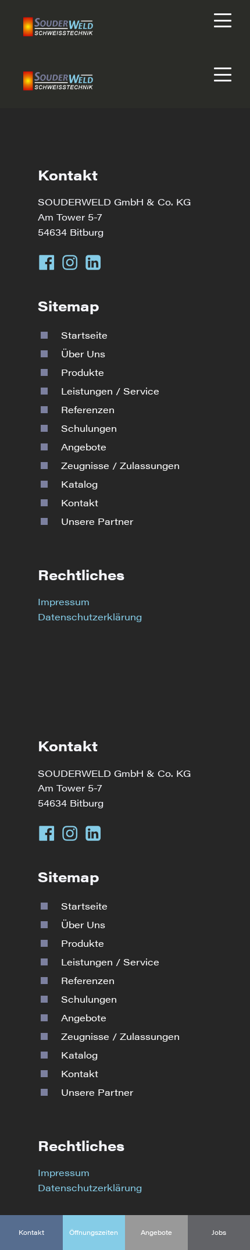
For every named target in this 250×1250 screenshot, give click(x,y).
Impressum (64, 601)
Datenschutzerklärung (90, 616)
